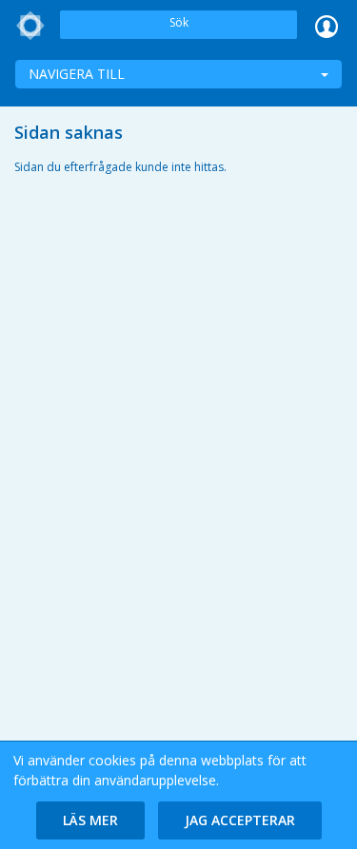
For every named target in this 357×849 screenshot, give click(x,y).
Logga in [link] (326, 25)
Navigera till (77, 74)
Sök (178, 22)
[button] (90, 820)
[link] (30, 25)
